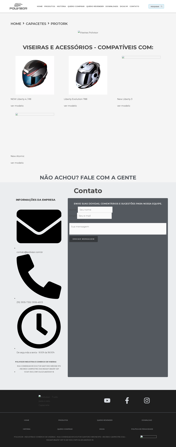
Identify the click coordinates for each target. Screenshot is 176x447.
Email (73, 215)
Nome (73, 209)
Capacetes (36, 24)
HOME (16, 24)
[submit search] (162, 6)
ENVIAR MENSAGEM (83, 239)
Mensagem (76, 221)
